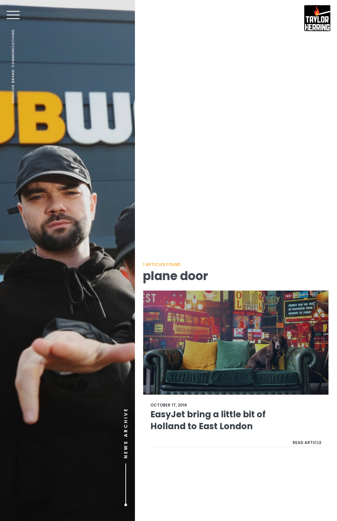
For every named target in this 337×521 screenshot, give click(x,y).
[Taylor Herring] (317, 18)
